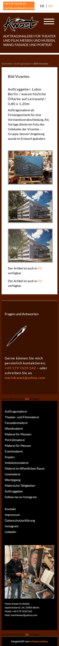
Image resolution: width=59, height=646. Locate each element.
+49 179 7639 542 (20, 368)
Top (55, 641)
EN (50, 6)
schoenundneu (39, 641)
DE (42, 6)
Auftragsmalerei (23, 63)
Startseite (7, 63)
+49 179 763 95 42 (15, 3)
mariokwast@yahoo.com (19, 8)
